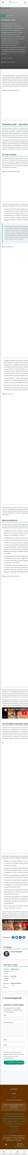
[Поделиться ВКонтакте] (13, 937)
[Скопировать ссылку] (23, 937)
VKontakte (14, 1128)
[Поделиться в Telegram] (16, 937)
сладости (5, 509)
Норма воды (9, 1123)
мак (27, 913)
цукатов (15, 239)
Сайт (5, 1045)
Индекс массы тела (17, 1113)
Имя (5, 1015)
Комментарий (9, 1022)
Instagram (14, 1130)
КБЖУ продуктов (8, 1121)
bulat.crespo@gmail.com (20, 1146)
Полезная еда (18, 1123)
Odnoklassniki (14, 1132)
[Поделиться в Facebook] (20, 937)
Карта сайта (21, 1118)
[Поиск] (25, 2)
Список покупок (14, 1126)
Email (5, 1039)
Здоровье (7, 1113)
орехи (18, 913)
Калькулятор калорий (9, 1118)
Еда (3, 15)
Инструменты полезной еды (14, 1116)
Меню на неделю (20, 1121)
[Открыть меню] (2, 2)
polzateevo (14, 1089)
